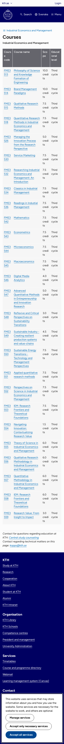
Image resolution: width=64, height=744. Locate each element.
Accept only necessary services (29, 726)
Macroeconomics (24, 261)
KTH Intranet (10, 604)
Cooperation (10, 578)
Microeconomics (23, 246)
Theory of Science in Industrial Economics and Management (26, 446)
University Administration (17, 646)
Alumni (7, 598)
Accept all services (21, 734)
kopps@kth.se (18, 545)
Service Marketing (24, 155)
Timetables (9, 661)
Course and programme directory (22, 667)
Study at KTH (10, 565)
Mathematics (21, 217)
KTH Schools (10, 626)
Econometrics (22, 232)
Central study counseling (24, 537)
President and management (19, 639)
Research (8, 572)
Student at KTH (12, 591)
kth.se (5, 3)
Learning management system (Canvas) (26, 680)
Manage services (20, 717)
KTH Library (9, 619)
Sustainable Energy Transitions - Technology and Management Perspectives (25, 358)
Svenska (43, 14)
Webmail (8, 674)
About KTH (9, 585)
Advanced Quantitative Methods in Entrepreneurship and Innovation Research (26, 298)
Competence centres (15, 633)
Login (58, 3)
